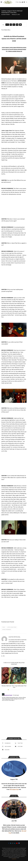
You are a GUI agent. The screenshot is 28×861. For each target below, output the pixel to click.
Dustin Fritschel (6, 14)
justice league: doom (11, 627)
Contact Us (14, 858)
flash (3, 627)
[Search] (26, 2)
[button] (2, 678)
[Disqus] (14, 710)
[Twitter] (17, 2)
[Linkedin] (20, 2)
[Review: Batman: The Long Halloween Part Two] (14, 675)
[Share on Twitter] (13, 24)
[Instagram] (19, 2)
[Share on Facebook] (11, 24)
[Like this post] (7, 24)
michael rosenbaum (6, 629)
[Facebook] (8, 843)
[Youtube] (22, 2)
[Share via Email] (20, 24)
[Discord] (24, 2)
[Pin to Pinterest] (17, 24)
